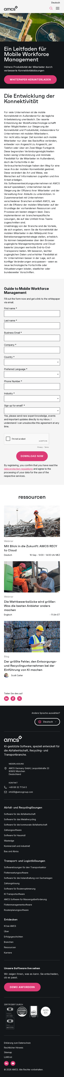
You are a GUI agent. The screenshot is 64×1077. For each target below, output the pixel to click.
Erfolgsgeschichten (13, 936)
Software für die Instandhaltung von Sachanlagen (28, 878)
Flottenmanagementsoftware (18, 904)
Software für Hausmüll (14, 835)
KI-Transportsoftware (14, 894)
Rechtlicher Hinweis (13, 1047)
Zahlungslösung (11, 883)
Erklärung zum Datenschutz (17, 1043)
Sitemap (8, 1052)
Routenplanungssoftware (16, 910)
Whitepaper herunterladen (30, 79)
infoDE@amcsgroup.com (21, 792)
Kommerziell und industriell (17, 846)
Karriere (8, 952)
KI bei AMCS (10, 926)
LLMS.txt (8, 1057)
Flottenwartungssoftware (16, 872)
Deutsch (55, 2)
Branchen (8, 942)
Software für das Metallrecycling (20, 819)
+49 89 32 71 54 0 (18, 787)
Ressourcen (10, 947)
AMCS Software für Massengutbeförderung (25, 899)
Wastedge (9, 840)
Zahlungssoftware (13, 830)
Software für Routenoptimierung (19, 888)
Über (6, 931)
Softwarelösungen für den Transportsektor (25, 867)
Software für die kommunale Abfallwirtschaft (25, 824)
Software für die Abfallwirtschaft (19, 814)
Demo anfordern (22, 987)
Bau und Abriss (11, 851)
